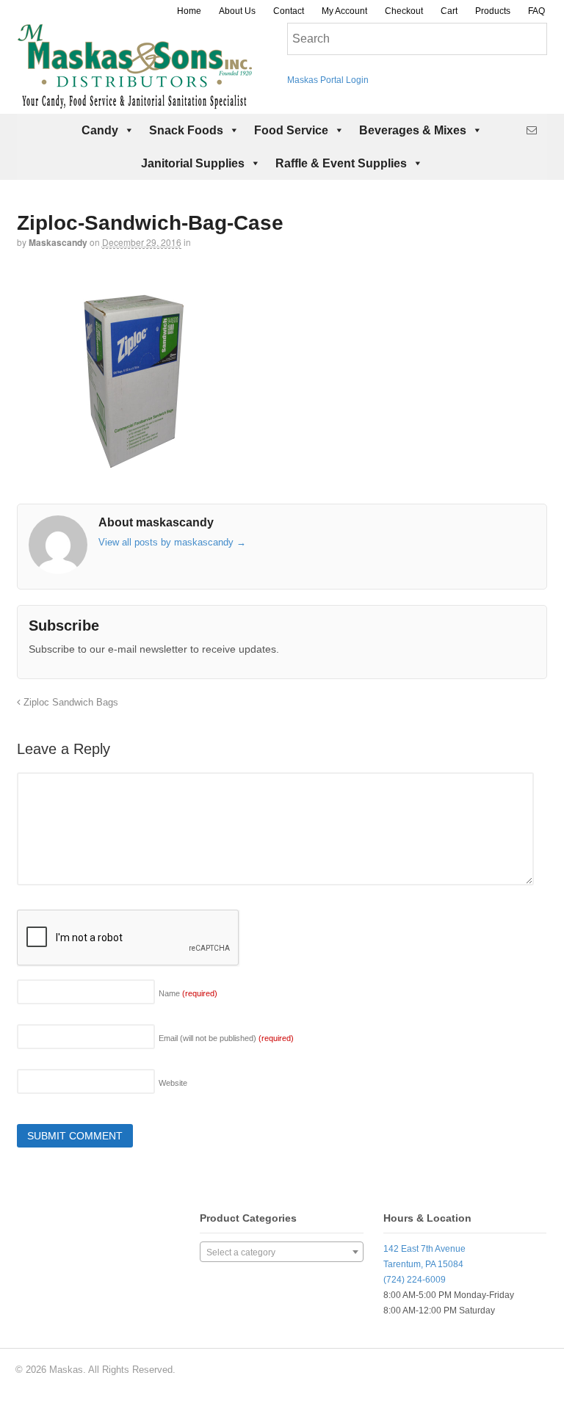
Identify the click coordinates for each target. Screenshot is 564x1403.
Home (189, 11)
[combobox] (281, 1251)
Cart (449, 11)
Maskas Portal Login (328, 80)
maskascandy (58, 242)
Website (173, 1082)
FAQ (536, 11)
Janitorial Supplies (193, 163)
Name (188, 993)
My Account (344, 11)
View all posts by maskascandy (172, 542)
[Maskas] (134, 102)
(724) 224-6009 (414, 1280)
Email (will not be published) (226, 1038)
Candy (100, 130)
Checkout (404, 11)
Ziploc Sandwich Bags (69, 702)
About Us (237, 11)
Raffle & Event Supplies (341, 163)
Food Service (291, 130)
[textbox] (281, 1252)
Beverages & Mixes (412, 130)
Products (492, 11)
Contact (288, 11)
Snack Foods (186, 130)
